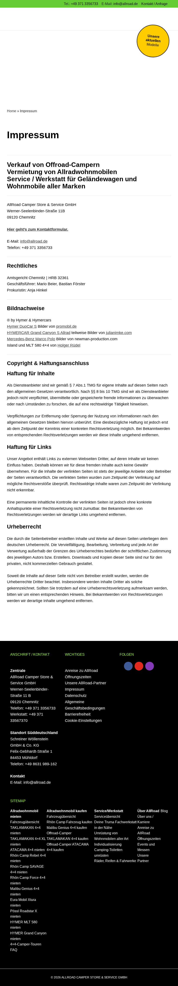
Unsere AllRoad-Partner (85, 683)
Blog (164, 811)
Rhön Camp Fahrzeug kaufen (69, 822)
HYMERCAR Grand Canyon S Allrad (38, 333)
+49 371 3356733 (84, 4)
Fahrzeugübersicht (24, 822)
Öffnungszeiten (78, 677)
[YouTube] (139, 666)
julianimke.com (119, 333)
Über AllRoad (148, 811)
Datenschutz (76, 695)
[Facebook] (128, 666)
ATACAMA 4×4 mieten (27, 850)
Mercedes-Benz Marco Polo (31, 339)
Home (11, 111)
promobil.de (66, 326)
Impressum (74, 689)
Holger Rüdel (69, 345)
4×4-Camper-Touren (25, 944)
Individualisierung (108, 844)
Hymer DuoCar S (22, 326)
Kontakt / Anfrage (154, 4)
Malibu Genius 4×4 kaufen (67, 828)
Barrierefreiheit (78, 714)
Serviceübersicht (107, 816)
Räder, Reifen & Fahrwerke (115, 861)
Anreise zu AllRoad (81, 670)
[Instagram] (149, 666)
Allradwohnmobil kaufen (67, 811)
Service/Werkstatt (108, 811)
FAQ (13, 950)
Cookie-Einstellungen (83, 720)
